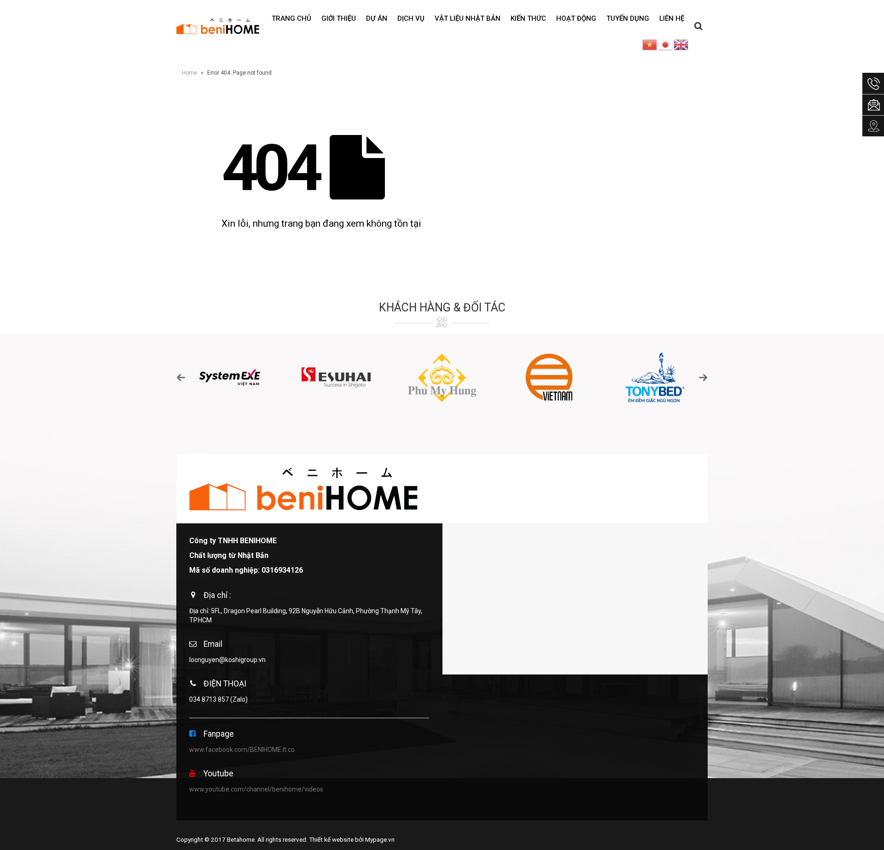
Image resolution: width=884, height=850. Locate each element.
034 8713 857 (209, 699)
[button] (181, 377)
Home (189, 73)
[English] (681, 44)
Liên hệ (671, 18)
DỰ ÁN (376, 18)
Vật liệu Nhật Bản (467, 18)
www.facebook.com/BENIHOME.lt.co (242, 749)
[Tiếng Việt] (650, 44)
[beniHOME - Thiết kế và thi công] (217, 26)
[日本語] (666, 44)
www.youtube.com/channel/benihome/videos (256, 789)
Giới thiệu (338, 18)
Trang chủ (291, 18)
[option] (229, 377)
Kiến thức (528, 18)
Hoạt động (576, 18)
